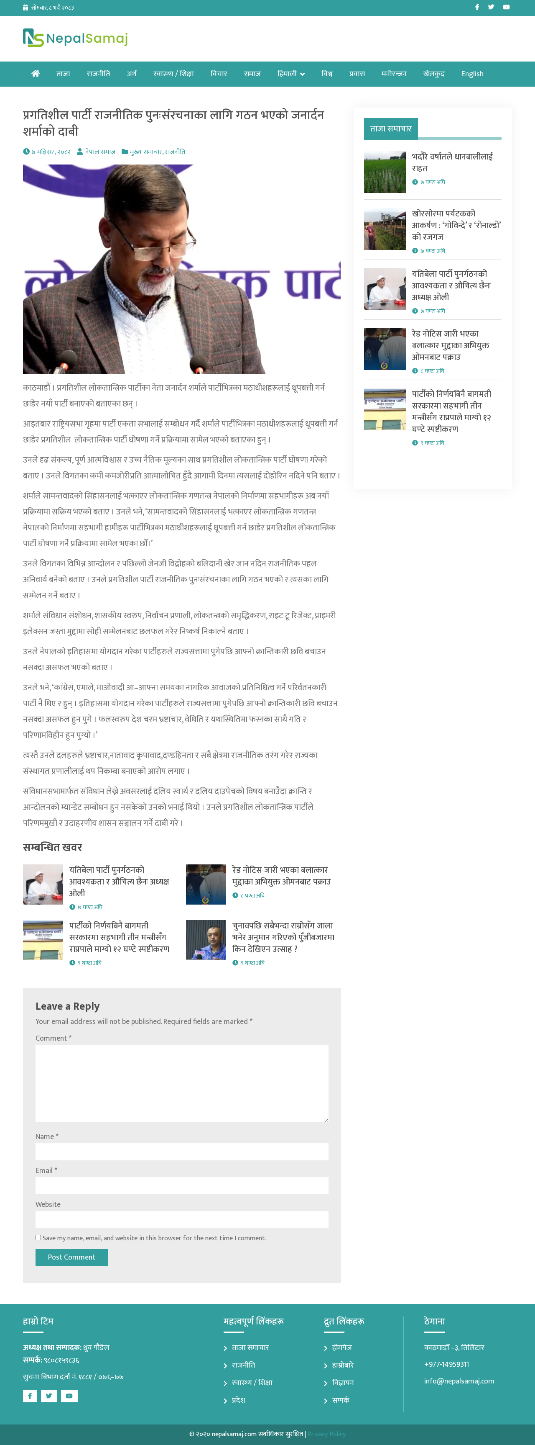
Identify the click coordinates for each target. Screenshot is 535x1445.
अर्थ (132, 74)
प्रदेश (238, 1400)
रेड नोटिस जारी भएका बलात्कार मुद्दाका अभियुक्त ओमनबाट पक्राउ (281, 876)
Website (48, 1204)
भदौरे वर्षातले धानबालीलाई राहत (452, 163)
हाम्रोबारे (343, 1365)
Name (47, 1137)
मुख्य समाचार (146, 152)
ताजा (63, 74)
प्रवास (357, 74)
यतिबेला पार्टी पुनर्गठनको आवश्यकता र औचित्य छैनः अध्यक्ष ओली (119, 882)
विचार (219, 74)
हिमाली (287, 74)
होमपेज (342, 1348)
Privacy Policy (327, 1434)
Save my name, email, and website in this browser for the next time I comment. (154, 1238)
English (472, 74)
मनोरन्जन (394, 74)
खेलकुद (434, 74)
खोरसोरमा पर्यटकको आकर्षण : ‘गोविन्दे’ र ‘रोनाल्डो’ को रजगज (456, 225)
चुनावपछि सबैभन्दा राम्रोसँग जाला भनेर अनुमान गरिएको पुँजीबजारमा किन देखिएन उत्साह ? (283, 937)
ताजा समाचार (250, 1348)
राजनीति (98, 74)
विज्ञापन (343, 1383)
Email (46, 1171)
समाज (252, 74)
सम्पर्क (340, 1400)
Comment (53, 1038)
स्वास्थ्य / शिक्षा (173, 74)
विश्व (327, 74)
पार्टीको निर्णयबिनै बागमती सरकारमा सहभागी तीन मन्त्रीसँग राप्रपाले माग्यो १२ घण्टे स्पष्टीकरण (119, 937)
